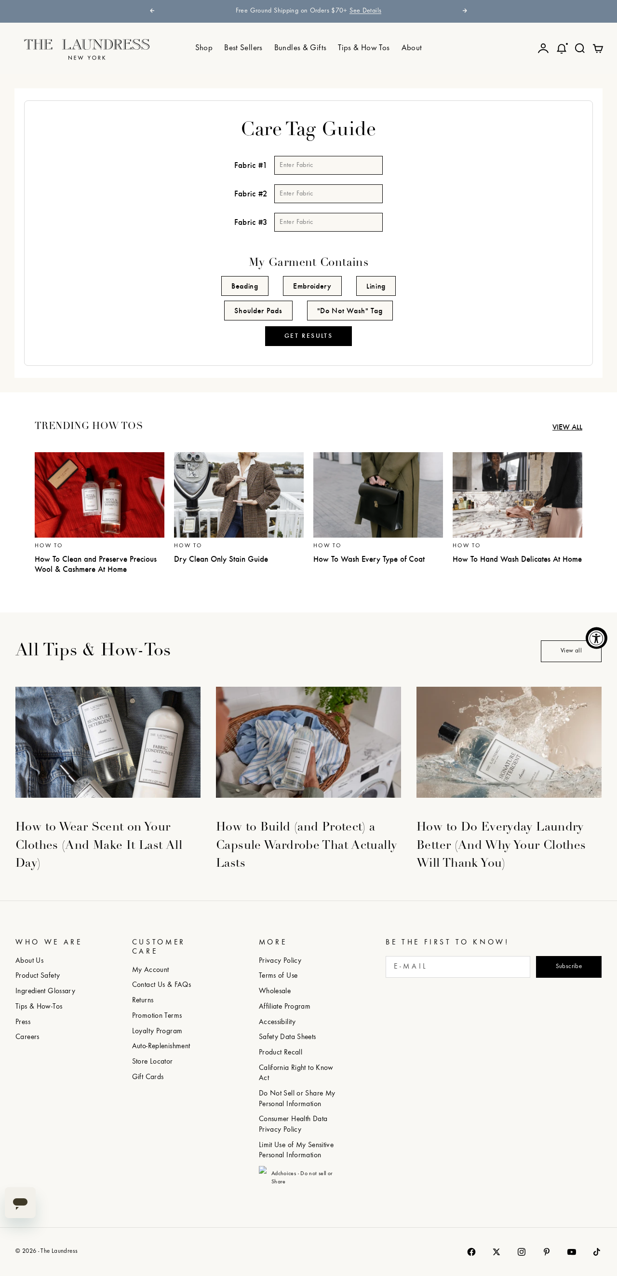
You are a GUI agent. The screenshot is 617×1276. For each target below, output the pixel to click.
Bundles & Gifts (300, 48)
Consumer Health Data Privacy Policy (293, 1125)
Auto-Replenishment (161, 1046)
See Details (365, 11)
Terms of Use (278, 976)
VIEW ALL (567, 426)
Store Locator (152, 1062)
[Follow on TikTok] (597, 1252)
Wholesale (275, 991)
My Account (150, 970)
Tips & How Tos (363, 48)
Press (22, 1022)
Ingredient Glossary (45, 991)
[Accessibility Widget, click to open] (596, 638)
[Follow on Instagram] (521, 1252)
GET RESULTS (308, 336)
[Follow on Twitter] (496, 1252)
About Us (29, 961)
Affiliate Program (284, 1007)
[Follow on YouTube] (572, 1252)
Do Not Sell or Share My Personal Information (297, 1099)
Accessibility (277, 1022)
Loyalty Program (157, 1031)
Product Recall (280, 1052)
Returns (143, 1000)
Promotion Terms (157, 1016)
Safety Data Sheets (287, 1037)
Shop (204, 48)
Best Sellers (243, 48)
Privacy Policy (280, 961)
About (412, 48)
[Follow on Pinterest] (546, 1252)
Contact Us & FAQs (161, 985)
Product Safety (37, 976)
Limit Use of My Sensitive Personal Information (296, 1151)
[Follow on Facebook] (471, 1252)
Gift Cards (148, 1077)
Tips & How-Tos (38, 1007)
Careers (27, 1037)
